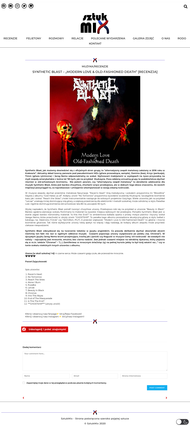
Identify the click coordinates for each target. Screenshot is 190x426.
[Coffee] (31, 5)
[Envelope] (10, 5)
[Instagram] (17, 5)
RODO (182, 38)
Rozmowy (56, 38)
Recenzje (10, 38)
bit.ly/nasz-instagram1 (73, 316)
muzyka (87, 66)
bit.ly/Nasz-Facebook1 (71, 314)
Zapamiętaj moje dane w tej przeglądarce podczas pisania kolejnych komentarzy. (66, 383)
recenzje (101, 66)
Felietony (33, 38)
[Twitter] (24, 5)
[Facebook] (3, 5)
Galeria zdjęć (143, 38)
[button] (44, 329)
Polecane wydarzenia (108, 38)
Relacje (77, 38)
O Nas (166, 38)
